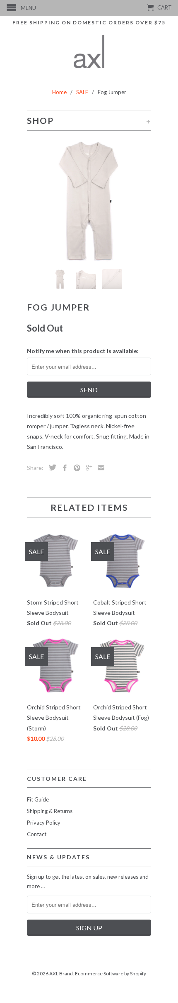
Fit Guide (38, 799)
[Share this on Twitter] (50, 467)
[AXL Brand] (89, 51)
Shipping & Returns (49, 811)
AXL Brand (61, 973)
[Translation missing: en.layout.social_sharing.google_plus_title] (87, 468)
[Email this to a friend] (99, 468)
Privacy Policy (43, 822)
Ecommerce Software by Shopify (110, 973)
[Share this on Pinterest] (75, 468)
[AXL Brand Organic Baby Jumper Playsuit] (89, 201)
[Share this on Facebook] (63, 468)
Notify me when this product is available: (83, 350)
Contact (36, 834)
